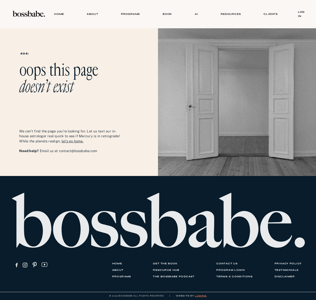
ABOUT (92, 14)
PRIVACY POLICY (288, 263)
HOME (59, 14)
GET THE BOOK (165, 263)
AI (196, 14)
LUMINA (201, 295)
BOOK (167, 14)
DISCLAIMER (285, 276)
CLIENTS (270, 14)
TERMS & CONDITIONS (234, 276)
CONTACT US (227, 263)
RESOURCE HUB (166, 269)
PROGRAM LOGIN (230, 269)
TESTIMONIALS (286, 269)
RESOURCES (231, 14)
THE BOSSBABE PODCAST (173, 276)
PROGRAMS (130, 14)
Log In (301, 13)
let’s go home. (73, 141)
